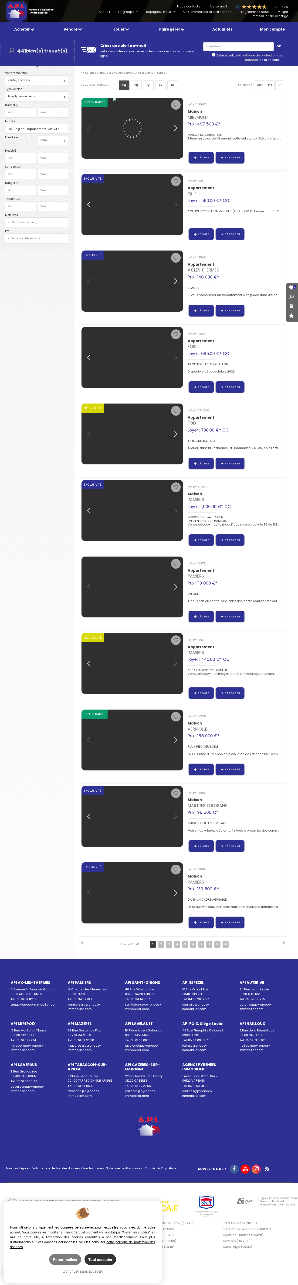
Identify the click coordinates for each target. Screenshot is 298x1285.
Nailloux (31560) (162, 1229)
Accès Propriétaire (164, 1168)
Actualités (222, 29)
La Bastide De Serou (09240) (172, 1223)
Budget (10, 105)
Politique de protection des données (56, 1168)
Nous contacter (189, 6)
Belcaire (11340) (162, 1247)
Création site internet (272, 1201)
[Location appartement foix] (132, 357)
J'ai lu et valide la (229, 55)
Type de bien (13, 89)
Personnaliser (65, 1259)
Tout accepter (100, 1259)
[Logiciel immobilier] (246, 1201)
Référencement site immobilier (277, 1204)
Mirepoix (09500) (163, 1241)
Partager (232, 157)
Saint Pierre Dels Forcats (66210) (247, 1229)
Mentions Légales (18, 1168)
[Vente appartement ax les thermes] (132, 281)
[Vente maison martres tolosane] (132, 816)
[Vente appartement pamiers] (132, 587)
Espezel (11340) (162, 1235)
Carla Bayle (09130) (237, 1247)
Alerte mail (218, 6)
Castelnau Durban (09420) (243, 1235)
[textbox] (37, 129)
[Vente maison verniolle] (132, 740)
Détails (204, 157)
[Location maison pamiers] (132, 510)
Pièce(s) (10, 151)
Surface (13, 167)
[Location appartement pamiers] (132, 663)
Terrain (13, 199)
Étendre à (11, 137)
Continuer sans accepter (83, 1271)
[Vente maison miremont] (132, 128)
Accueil (104, 12)
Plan (147, 1168)
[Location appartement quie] (132, 204)
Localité (10, 121)
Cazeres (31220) (235, 1241)
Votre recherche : (16, 73)
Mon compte (272, 29)
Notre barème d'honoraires (124, 1168)
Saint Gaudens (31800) (240, 1223)
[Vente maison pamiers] (132, 892)
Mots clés (11, 215)
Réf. (7, 231)
